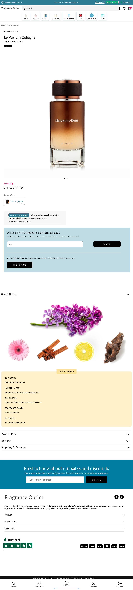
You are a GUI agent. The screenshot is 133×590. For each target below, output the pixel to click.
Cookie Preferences (80, 578)
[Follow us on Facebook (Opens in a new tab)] (116, 497)
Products (9, 514)
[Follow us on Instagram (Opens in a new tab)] (122, 497)
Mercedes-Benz (11, 31)
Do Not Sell (91, 578)
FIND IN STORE (19, 265)
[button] (129, 8)
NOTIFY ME (107, 244)
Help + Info (10, 528)
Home (3, 25)
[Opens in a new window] (17, 544)
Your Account (10, 521)
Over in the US (13, 2)
